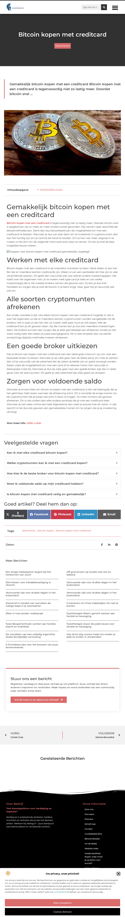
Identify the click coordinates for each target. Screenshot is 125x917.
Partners (89, 819)
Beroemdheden (92, 838)
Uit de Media (91, 843)
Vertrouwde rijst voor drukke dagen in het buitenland (92, 584)
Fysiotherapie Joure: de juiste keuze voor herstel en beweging (90, 625)
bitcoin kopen (46, 530)
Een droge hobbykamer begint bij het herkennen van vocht (28, 573)
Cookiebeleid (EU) (93, 834)
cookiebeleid (60, 892)
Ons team (89, 814)
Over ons (89, 809)
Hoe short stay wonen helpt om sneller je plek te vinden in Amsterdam (91, 636)
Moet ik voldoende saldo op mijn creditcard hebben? (62, 483)
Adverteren (62, 45)
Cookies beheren (62, 911)
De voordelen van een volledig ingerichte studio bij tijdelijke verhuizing (30, 636)
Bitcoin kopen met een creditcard (28, 223)
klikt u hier (34, 423)
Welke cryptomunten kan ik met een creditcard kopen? (62, 463)
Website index (91, 848)
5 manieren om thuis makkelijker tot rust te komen (92, 604)
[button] (118, 873)
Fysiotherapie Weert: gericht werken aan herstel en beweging (91, 615)
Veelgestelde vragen (51, 189)
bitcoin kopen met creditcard (73, 530)
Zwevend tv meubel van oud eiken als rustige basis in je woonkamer (28, 604)
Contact (89, 829)
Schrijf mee (90, 824)
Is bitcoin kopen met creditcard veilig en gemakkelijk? (62, 494)
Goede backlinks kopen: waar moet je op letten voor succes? (94, 858)
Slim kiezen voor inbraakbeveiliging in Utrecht (28, 584)
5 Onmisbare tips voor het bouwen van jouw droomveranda (32, 646)
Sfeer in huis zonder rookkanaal (24, 613)
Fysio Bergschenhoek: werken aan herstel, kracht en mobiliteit (31, 625)
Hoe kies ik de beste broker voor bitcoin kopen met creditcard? (62, 473)
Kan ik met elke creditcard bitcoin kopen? (62, 452)
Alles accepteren (62, 902)
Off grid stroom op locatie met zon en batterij (89, 573)
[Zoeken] (104, 7)
